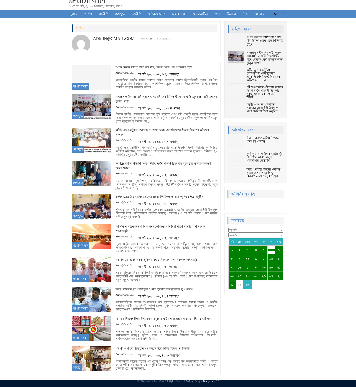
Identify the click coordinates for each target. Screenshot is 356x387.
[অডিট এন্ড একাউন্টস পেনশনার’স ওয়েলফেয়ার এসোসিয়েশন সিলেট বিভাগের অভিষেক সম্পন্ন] (91, 140)
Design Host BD (211, 381)
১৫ (232, 267)
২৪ (247, 276)
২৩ (239, 276)
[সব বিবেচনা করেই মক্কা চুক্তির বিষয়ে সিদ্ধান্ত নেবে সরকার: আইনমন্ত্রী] (91, 269)
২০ (271, 267)
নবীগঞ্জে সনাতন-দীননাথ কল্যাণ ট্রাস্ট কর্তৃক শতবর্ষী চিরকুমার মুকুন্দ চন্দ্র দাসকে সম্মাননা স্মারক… (265, 92)
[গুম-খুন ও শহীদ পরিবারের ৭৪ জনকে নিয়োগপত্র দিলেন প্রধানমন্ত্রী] (91, 358)
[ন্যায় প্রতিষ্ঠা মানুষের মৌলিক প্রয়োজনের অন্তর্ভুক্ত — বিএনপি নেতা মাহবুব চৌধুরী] (236, 173)
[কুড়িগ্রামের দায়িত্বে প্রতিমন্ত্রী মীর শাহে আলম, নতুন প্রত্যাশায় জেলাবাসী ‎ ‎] (236, 158)
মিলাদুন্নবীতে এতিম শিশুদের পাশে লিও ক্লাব (263, 139)
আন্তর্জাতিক (200, 14)
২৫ (256, 276)
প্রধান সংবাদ (80, 86)
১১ (256, 259)
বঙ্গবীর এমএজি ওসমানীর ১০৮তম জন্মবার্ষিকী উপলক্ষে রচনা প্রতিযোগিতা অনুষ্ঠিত (159, 197)
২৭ (271, 276)
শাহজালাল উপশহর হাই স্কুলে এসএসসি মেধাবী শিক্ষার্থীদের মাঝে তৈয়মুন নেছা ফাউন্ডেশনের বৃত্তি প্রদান (265, 58)
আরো (258, 14)
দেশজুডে (120, 14)
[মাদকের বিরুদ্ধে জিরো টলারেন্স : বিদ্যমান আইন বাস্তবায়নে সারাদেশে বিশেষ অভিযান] (91, 328)
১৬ (239, 267)
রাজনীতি (103, 14)
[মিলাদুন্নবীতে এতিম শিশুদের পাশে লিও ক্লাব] (236, 142)
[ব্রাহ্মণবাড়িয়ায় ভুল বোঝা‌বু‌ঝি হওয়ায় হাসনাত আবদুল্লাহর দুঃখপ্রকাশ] (91, 299)
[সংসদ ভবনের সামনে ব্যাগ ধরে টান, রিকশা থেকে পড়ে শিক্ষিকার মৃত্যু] (91, 77)
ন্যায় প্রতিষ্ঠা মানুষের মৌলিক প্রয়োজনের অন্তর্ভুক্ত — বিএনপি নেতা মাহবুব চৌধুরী (263, 172)
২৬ (264, 276)
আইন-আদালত (156, 14)
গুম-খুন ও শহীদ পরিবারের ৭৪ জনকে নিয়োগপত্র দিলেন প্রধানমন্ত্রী (152, 348)
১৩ (271, 259)
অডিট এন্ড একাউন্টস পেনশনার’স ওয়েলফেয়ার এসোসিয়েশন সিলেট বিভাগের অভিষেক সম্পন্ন (263, 75)
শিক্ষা (245, 14)
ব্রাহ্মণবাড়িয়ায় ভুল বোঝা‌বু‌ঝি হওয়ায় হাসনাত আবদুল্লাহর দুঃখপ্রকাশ (154, 289)
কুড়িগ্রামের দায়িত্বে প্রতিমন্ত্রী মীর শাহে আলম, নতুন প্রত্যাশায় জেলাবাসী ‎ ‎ (264, 157)
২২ (232, 276)
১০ (247, 259)
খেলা (217, 14)
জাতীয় (88, 14)
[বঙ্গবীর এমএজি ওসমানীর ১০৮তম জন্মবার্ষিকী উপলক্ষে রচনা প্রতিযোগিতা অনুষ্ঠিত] (91, 206)
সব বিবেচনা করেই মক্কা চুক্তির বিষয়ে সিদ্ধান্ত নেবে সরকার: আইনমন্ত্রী (156, 260)
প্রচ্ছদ (74, 14)
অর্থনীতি (136, 14)
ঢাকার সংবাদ (179, 14)
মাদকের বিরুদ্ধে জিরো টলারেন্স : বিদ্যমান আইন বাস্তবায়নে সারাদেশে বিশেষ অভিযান (163, 319)
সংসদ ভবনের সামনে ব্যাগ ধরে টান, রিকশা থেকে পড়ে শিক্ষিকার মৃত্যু (154, 67)
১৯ (264, 267)
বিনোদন (231, 14)
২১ (279, 267)
